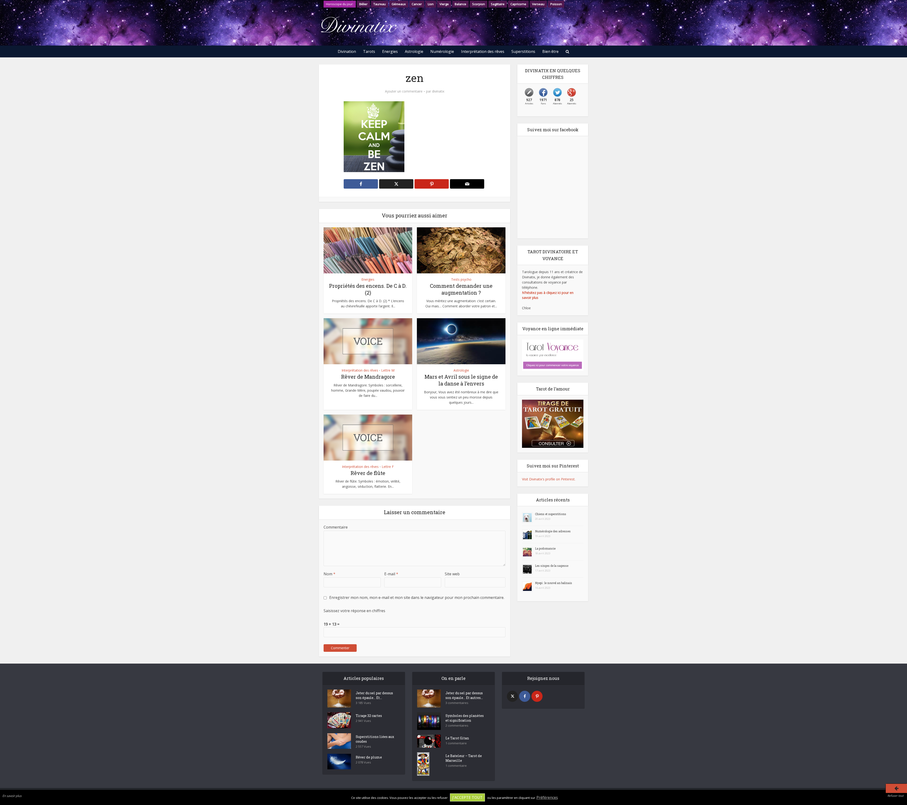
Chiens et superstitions (550, 514)
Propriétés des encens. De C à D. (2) (368, 289)
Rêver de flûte (368, 473)
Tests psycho (461, 279)
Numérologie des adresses (553, 531)
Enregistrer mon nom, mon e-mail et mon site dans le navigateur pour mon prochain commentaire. (416, 597)
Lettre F (388, 466)
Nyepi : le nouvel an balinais (553, 583)
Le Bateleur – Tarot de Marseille (463, 758)
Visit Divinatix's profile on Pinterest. (548, 479)
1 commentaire (456, 743)
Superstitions (523, 51)
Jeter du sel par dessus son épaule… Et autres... (464, 695)
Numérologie (442, 51)
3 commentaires (456, 703)
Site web (452, 573)
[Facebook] (524, 696)
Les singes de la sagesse (551, 566)
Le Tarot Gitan (457, 738)
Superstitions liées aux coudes (375, 739)
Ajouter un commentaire (404, 91)
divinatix (438, 91)
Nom (329, 573)
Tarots (369, 51)
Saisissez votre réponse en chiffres (354, 610)
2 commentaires (456, 726)
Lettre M (387, 370)
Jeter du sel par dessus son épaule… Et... (374, 695)
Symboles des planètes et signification (464, 718)
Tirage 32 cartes (369, 715)
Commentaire (336, 527)
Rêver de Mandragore (368, 376)
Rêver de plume (369, 757)
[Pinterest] (537, 696)
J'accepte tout (467, 797)
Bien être (550, 51)
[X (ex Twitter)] (512, 696)
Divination (347, 51)
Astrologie (414, 51)
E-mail (391, 573)
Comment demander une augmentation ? (461, 289)
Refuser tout (895, 796)
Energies (390, 51)
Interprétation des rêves (482, 51)
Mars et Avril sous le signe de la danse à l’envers (461, 380)
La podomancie (545, 548)
